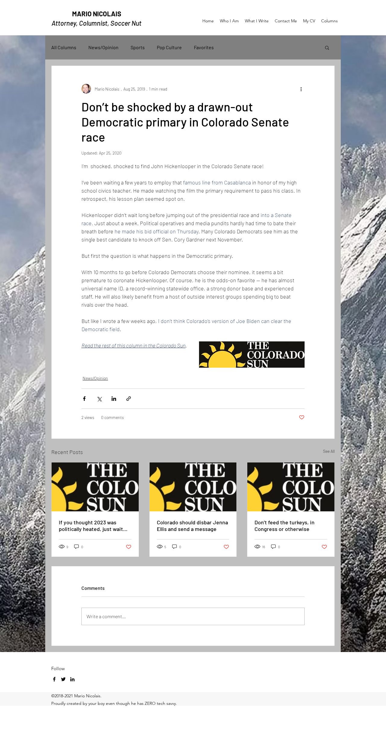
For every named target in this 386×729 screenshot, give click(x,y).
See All (329, 451)
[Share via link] (128, 398)
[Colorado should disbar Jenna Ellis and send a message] (193, 486)
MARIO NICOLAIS (96, 14)
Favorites (204, 47)
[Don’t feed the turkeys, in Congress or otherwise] (290, 486)
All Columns (63, 47)
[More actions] (301, 88)
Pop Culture (169, 47)
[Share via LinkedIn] (114, 398)
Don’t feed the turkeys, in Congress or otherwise (285, 525)
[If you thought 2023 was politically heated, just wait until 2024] (95, 486)
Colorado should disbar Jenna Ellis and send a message (192, 525)
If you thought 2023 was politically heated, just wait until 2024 (91, 525)
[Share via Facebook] (84, 398)
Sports (138, 47)
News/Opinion (103, 47)
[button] (327, 47)
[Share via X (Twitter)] (99, 398)
